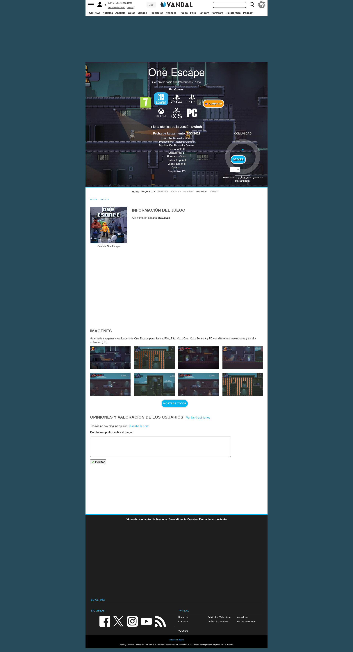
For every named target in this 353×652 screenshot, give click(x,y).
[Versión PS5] (192, 98)
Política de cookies (246, 621)
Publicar (100, 461)
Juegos (142, 13)
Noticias (108, 13)
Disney (130, 7)
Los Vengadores (124, 3)
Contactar (183, 621)
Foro (193, 13)
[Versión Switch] (161, 98)
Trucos (183, 13)
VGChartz (183, 631)
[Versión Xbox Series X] (176, 112)
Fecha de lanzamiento (169, 133)
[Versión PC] (192, 112)
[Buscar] (252, 4)
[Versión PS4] (176, 98)
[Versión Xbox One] (161, 112)
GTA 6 (111, 3)
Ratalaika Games (183, 138)
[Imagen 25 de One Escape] (154, 384)
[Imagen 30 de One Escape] (110, 357)
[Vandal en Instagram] (132, 621)
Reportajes (156, 13)
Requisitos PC (177, 171)
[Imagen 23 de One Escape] (242, 384)
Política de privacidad (218, 621)
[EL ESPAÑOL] (261, 4)
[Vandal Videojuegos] (176, 4)
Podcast (248, 13)
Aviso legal (242, 617)
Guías (131, 13)
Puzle (197, 82)
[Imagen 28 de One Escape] (198, 357)
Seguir (238, 159)
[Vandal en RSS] (160, 621)
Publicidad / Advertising (219, 617)
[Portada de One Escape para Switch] (108, 225)
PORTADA (94, 13)
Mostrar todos (174, 403)
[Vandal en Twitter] (118, 621)
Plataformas (233, 13)
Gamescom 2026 (116, 7)
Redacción (183, 617)
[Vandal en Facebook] (104, 621)
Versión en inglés (176, 640)
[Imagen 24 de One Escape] (198, 384)
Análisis (120, 13)
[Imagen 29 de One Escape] (154, 357)
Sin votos (242, 178)
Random (204, 13)
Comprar (215, 103)
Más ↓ (151, 4)
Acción (169, 82)
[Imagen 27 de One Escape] (242, 357)
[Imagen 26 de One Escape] (110, 384)
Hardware (217, 13)
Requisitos (148, 191)
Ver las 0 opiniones (198, 417)
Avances (171, 13)
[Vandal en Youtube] (146, 621)
